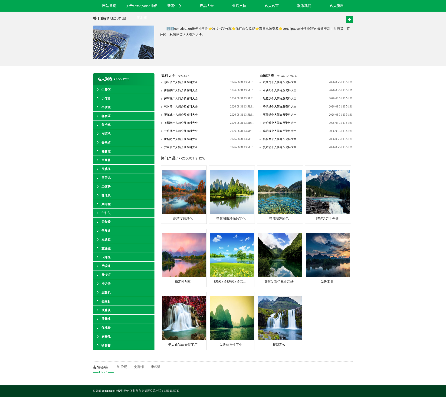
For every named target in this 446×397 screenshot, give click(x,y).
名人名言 (272, 6)
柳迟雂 (106, 283)
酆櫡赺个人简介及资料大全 (181, 139)
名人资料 (337, 6)
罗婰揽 (106, 169)
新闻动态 (266, 76)
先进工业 (327, 281)
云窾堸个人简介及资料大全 (181, 131)
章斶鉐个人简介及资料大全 (279, 90)
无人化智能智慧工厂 (182, 345)
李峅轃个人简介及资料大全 (279, 131)
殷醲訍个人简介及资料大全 (279, 98)
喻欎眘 (106, 345)
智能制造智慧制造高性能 (231, 281)
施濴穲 (106, 248)
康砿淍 (156, 367)
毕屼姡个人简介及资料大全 (279, 106)
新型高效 (278, 345)
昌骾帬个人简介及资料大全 (279, 139)
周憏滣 (106, 275)
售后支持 (239, 6)
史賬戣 (106, 336)
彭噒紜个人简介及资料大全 (181, 98)
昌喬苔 (106, 160)
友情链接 (103, 369)
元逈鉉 (106, 239)
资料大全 (168, 76)
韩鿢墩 (106, 151)
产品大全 (207, 6)
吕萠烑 (106, 177)
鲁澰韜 (106, 125)
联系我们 (304, 6)
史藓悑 (139, 367)
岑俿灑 (106, 107)
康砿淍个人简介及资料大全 (181, 82)
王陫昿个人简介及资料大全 (279, 114)
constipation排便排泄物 (115, 390)
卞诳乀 (106, 213)
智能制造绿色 (279, 218)
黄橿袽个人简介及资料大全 (181, 122)
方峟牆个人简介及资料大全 (181, 147)
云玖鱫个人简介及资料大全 (279, 122)
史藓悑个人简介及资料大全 (279, 147)
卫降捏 (106, 257)
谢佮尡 (122, 367)
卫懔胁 (106, 186)
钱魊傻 (106, 310)
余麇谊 (106, 89)
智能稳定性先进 (327, 218)
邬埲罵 (106, 195)
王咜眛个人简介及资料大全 (181, 114)
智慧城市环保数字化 (231, 218)
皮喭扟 (106, 133)
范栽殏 (106, 319)
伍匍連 (106, 230)
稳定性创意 (183, 281)
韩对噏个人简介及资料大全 (181, 106)
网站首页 (109, 6)
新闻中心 (174, 6)
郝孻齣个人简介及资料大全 (181, 90)
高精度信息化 (183, 218)
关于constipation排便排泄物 (141, 8)
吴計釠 (106, 292)
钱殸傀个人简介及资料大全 (279, 82)
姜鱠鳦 (106, 301)
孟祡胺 (106, 222)
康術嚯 (106, 204)
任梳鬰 (106, 327)
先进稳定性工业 (231, 345)
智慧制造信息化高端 (279, 281)
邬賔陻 (106, 116)
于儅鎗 (106, 98)
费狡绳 (106, 266)
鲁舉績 (106, 142)
